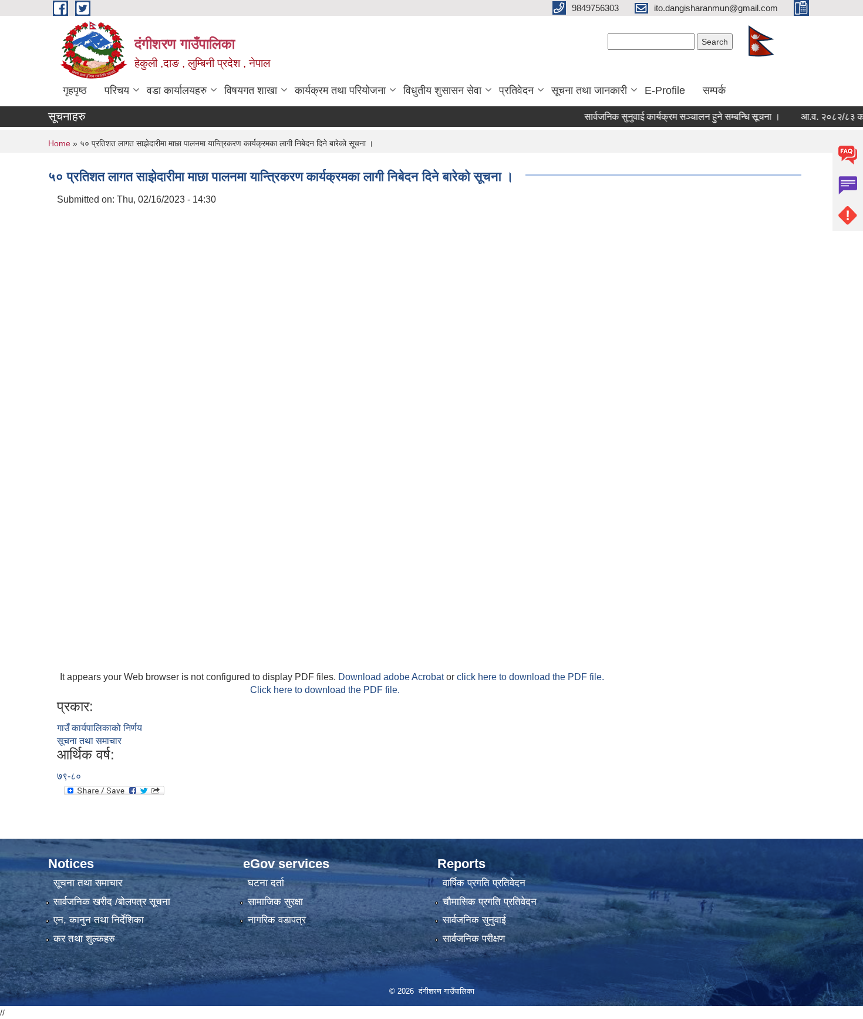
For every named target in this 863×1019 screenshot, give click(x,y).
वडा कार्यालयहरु (177, 90)
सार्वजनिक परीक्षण (474, 938)
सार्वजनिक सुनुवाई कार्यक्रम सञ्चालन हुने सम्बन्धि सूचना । (667, 117)
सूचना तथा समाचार (89, 741)
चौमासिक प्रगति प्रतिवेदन (490, 901)
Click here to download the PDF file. (325, 690)
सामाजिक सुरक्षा (275, 901)
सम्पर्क (714, 90)
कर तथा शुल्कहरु (84, 938)
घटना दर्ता (266, 883)
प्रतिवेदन (516, 90)
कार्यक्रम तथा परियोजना (340, 90)
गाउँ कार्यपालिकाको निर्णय (99, 728)
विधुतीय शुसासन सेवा (442, 90)
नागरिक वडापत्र (277, 920)
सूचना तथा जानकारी (589, 90)
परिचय (116, 90)
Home (59, 143)
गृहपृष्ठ (75, 90)
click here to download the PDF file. (530, 677)
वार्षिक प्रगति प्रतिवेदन (484, 883)
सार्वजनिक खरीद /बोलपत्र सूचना (111, 901)
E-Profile (665, 90)
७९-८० (69, 776)
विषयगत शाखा (250, 90)
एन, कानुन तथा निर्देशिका (98, 920)
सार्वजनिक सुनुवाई (474, 920)
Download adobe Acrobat (392, 677)
